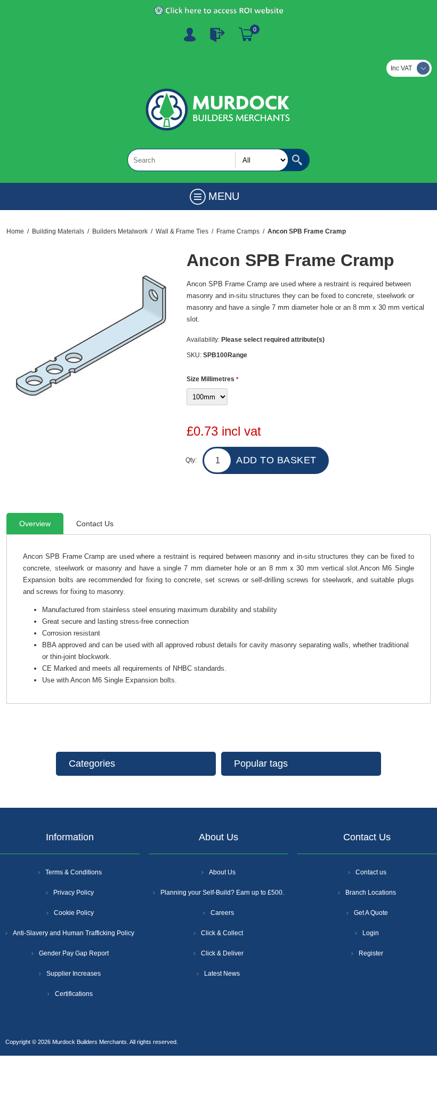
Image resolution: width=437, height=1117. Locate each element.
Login (370, 933)
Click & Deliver (222, 953)
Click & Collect (222, 933)
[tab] (34, 523)
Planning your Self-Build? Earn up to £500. (222, 892)
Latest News (222, 973)
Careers (222, 913)
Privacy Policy (73, 892)
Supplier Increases (73, 973)
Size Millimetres (211, 379)
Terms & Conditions (73, 872)
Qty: (191, 460)
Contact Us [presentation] (95, 523)
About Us (222, 872)
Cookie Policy (74, 913)
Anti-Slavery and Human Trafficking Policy (73, 933)
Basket (246, 34)
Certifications (74, 994)
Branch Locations (370, 892)
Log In (217, 34)
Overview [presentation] (35, 523)
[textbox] (208, 160)
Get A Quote (371, 913)
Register (189, 34)
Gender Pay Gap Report (74, 953)
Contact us (370, 872)
